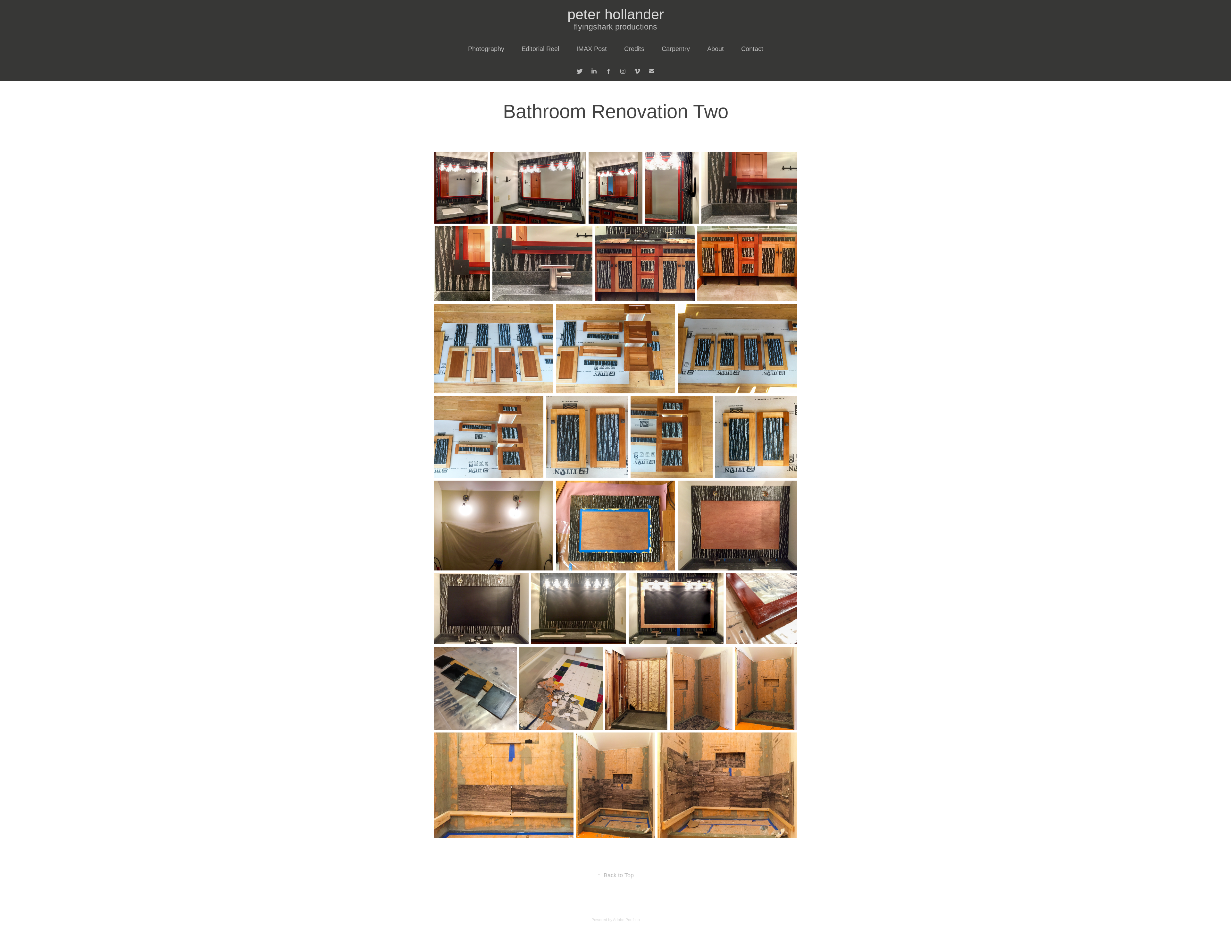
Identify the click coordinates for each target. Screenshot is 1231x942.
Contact (752, 48)
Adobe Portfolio (626, 920)
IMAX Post (591, 48)
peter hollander (615, 14)
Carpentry (676, 48)
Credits (634, 48)
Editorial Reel (540, 48)
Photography (486, 48)
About (715, 48)
